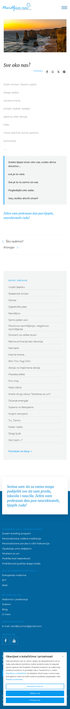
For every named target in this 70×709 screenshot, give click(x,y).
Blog (5, 609)
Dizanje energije (18, 400)
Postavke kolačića (35, 686)
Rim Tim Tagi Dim (19, 361)
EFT (4, 580)
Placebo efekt (16, 374)
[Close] (63, 656)
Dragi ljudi (14, 433)
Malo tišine (14, 387)
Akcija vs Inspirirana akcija (24, 367)
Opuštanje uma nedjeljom (17, 548)
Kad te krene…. (17, 354)
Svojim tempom (18, 413)
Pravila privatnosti (14, 679)
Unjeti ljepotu (16, 287)
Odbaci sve (35, 693)
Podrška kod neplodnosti (16, 558)
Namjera (13, 348)
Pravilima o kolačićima (16, 673)
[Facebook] (5, 640)
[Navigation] (63, 8)
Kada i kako (15, 426)
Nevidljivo (14, 313)
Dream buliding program (16, 533)
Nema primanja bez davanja (25, 341)
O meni (6, 614)
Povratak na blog (18, 451)
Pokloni (6, 604)
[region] (35, 679)
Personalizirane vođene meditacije (21, 538)
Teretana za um (11, 553)
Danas (12, 300)
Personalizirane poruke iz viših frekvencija (25, 543)
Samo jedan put (18, 319)
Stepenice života (18, 293)
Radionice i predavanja (15, 599)
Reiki (5, 585)
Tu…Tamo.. (14, 420)
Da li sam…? (15, 440)
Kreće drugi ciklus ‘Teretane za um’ (29, 394)
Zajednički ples (17, 306)
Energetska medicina (14, 575)
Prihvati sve (35, 700)
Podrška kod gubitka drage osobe (21, 563)
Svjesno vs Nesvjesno (21, 407)
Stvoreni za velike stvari (22, 334)
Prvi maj (13, 380)
